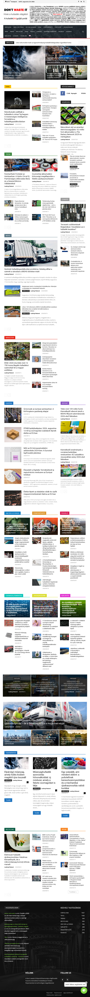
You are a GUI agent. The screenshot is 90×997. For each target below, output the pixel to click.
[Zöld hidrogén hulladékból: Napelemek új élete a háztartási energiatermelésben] (36, 582)
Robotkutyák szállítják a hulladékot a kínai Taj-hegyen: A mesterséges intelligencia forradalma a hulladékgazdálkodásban (16, 117)
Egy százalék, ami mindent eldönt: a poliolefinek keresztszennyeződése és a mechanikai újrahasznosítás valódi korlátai (73, 780)
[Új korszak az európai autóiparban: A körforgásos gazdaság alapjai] (12, 415)
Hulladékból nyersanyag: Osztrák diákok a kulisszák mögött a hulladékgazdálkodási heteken (49, 125)
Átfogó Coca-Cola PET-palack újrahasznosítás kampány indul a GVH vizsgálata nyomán (44, 609)
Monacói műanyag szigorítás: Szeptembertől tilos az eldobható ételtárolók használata (22, 636)
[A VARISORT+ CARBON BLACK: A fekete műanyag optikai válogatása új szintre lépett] (64, 623)
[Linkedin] (81, 1)
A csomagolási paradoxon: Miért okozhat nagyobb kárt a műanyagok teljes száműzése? (16, 931)
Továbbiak (72, 892)
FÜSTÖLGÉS (17, 678)
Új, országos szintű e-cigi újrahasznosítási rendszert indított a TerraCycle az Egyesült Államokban (78, 251)
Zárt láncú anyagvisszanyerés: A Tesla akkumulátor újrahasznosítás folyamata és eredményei (49, 850)
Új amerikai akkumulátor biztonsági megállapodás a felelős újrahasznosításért (43, 176)
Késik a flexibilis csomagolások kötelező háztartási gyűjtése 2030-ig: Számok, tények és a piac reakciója (78, 638)
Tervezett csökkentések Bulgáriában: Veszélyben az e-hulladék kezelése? (73, 226)
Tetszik (83, 93)
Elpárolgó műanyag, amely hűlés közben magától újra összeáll (15, 775)
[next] (83, 42)
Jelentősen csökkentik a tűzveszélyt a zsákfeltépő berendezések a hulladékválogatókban (77, 652)
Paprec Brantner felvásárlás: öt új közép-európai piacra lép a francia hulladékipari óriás (22, 205)
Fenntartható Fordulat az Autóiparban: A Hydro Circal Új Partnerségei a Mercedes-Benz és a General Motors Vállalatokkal (17, 179)
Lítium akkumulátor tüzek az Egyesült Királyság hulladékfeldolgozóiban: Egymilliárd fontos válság (17, 527)
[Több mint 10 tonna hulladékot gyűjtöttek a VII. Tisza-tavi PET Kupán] (36, 138)
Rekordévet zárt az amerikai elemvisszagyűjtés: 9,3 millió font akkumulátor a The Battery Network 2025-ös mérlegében (72, 132)
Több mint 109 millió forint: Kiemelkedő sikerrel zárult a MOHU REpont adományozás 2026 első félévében (73, 412)
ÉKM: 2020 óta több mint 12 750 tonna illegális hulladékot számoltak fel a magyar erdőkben (16, 366)
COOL (6, 108)
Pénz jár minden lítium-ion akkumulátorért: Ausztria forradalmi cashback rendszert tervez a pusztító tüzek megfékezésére (77, 160)
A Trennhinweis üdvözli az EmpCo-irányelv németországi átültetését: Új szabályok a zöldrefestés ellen (50, 624)
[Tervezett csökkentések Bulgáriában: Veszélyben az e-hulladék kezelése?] (55, 72)
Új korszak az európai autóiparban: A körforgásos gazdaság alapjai (39, 410)
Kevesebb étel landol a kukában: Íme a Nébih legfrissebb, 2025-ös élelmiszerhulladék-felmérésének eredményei (71, 525)
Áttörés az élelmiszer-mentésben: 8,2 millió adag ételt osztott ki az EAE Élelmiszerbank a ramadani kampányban (77, 556)
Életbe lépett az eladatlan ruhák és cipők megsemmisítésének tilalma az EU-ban (40, 493)
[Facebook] (78, 1)
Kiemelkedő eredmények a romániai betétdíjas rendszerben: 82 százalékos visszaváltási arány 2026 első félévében (73, 454)
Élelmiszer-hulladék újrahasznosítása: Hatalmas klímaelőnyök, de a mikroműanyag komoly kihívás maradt (17, 859)
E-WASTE (50, 70)
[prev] (80, 42)
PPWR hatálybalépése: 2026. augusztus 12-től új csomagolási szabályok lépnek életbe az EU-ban (40, 430)
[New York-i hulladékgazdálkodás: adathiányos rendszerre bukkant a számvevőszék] (17, 738)
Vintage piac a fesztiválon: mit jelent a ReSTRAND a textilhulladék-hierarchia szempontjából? (49, 96)
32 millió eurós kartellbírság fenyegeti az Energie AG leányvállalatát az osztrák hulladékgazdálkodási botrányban (49, 640)
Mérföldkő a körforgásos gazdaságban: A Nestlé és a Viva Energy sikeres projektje (22, 650)
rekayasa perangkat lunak (11, 943)
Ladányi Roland (9, 124)
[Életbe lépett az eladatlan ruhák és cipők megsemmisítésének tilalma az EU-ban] (12, 498)
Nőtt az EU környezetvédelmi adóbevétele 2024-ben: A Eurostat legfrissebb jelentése (38, 450)
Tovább (8, 800)
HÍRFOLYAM (8, 70)
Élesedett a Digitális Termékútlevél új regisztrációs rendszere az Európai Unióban (39, 472)
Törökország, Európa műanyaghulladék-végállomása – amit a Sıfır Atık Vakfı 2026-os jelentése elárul (49, 205)
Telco (5, 937)
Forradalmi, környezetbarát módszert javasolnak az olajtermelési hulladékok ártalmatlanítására (77, 177)
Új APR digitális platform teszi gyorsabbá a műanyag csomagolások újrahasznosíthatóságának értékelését (17, 608)
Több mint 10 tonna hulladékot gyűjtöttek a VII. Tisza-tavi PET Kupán (49, 137)
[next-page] (9, 146)
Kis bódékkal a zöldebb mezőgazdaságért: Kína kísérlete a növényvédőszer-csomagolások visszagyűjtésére (72, 607)
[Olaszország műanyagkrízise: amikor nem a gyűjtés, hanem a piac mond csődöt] (8, 570)
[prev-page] (5, 146)
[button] (83, 32)
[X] (84, 1)
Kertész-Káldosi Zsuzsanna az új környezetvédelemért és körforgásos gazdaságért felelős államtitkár (49, 372)
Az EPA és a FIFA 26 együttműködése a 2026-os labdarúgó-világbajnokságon (44, 527)
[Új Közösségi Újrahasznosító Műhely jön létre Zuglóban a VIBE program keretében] (64, 853)
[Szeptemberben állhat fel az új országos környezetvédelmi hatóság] (36, 385)
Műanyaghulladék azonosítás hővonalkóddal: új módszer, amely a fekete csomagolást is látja (44, 779)
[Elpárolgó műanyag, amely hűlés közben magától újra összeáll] (24, 63)
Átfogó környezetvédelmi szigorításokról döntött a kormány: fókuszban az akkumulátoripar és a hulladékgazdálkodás (49, 347)
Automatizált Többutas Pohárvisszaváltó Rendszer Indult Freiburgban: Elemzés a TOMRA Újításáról (77, 866)
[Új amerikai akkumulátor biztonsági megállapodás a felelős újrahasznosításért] (45, 165)
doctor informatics (9, 913)
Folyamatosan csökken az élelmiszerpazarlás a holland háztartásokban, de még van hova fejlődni (77, 542)
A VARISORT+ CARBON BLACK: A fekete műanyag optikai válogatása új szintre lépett (77, 624)
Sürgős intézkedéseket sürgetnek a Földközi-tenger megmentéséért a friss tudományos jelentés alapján (22, 542)
